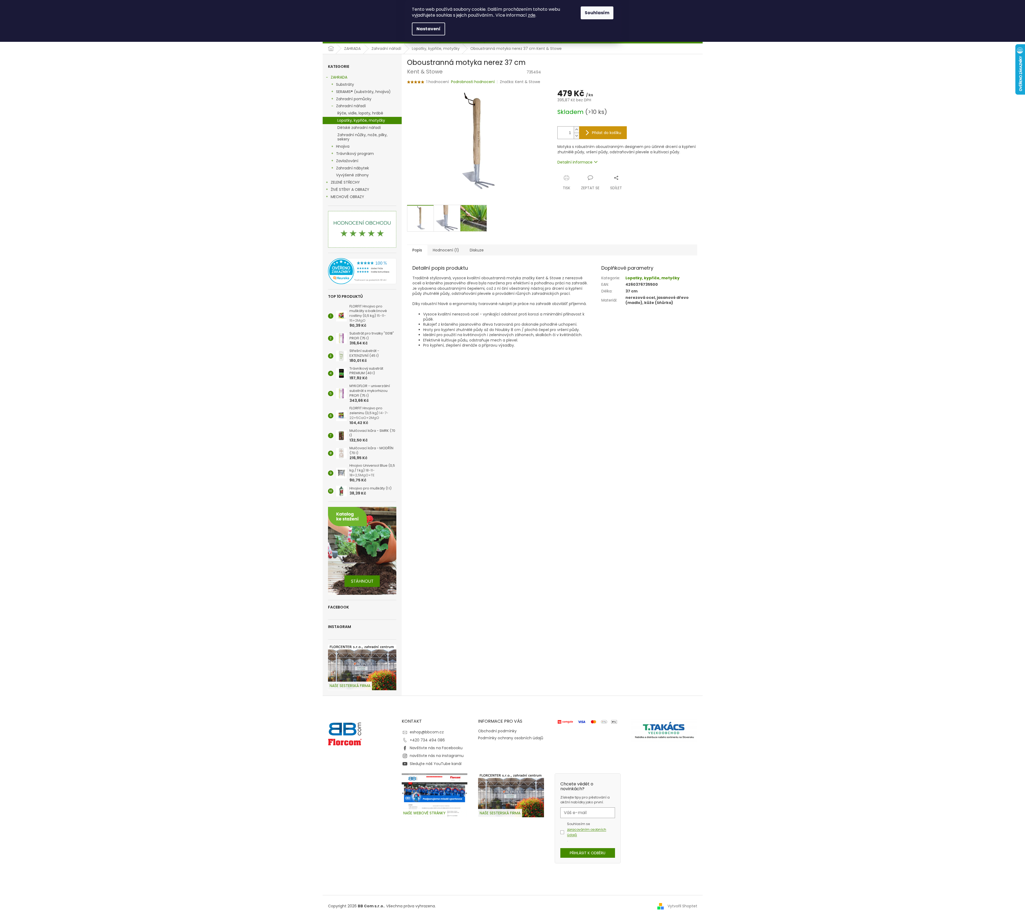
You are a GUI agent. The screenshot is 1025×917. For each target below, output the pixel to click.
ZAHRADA (339, 77)
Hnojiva (342, 146)
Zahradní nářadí (351, 106)
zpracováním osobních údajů (586, 832)
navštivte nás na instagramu (437, 755)
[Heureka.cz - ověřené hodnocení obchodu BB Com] (362, 271)
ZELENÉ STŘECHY (345, 182)
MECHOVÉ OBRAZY (347, 196)
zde (531, 15)
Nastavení (428, 29)
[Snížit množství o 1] (576, 136)
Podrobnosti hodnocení (473, 81)
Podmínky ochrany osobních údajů (510, 738)
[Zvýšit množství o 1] (576, 130)
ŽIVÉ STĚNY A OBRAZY (350, 189)
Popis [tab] (417, 250)
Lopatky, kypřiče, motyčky (361, 120)
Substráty (345, 84)
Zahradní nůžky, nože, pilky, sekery (362, 137)
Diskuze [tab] (477, 250)
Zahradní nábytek (352, 168)
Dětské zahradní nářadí (359, 127)
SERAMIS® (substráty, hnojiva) (363, 91)
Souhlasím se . (586, 832)
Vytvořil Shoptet (682, 906)
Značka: (520, 81)
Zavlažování (347, 161)
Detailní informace (574, 162)
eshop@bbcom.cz (427, 732)
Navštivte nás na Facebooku (436, 748)
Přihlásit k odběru (587, 853)
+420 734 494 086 (427, 740)
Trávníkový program (355, 153)
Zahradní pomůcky (353, 99)
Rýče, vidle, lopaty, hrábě (360, 113)
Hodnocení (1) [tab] (446, 250)
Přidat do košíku (606, 132)
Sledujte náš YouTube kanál (435, 763)
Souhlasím (597, 13)
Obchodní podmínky (497, 731)
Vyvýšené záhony (352, 175)
